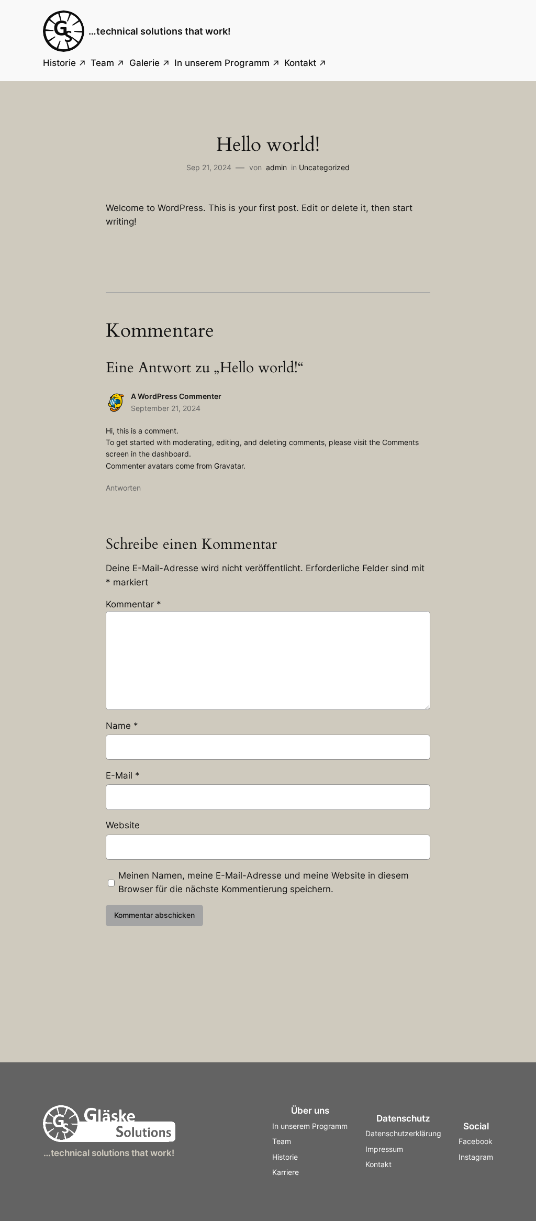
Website (123, 825)
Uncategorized (324, 167)
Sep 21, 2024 (208, 167)
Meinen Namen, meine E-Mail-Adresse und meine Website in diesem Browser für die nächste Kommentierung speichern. (263, 882)
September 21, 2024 (165, 408)
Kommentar (133, 604)
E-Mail (123, 775)
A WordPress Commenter (176, 396)
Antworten (123, 487)
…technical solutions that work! (159, 31)
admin (276, 167)
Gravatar (228, 465)
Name (122, 725)
